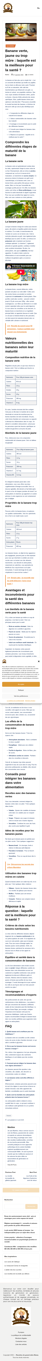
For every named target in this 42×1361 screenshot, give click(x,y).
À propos (21, 1332)
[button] (39, 661)
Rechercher (8, 1200)
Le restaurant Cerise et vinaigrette (16, 1266)
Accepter (21, 684)
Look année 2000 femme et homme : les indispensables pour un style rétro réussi (19, 1231)
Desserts (9, 1115)
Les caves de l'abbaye (12, 1262)
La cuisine (10, 46)
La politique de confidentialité (15, 700)
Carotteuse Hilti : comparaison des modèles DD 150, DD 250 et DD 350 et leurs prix (20, 1248)
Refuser (21, 690)
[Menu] (38, 8)
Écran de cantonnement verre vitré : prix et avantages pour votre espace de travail (20, 1217)
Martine (11, 1127)
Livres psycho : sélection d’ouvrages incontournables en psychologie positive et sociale (20, 1240)
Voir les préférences (21, 696)
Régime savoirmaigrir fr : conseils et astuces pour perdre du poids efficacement (20, 1224)
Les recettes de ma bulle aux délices (16, 1274)
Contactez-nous (21, 1341)
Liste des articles (21, 1344)
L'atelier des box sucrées (12, 1270)
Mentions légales (30, 700)
